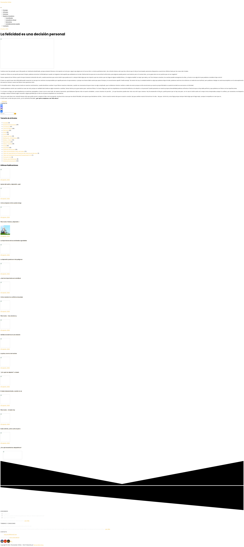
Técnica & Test (7, 157)
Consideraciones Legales (13, 24)
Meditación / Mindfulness (10, 138)
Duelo (4, 132)
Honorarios (9, 22)
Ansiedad (5, 122)
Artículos (5, 12)
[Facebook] (122, 105)
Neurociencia (6, 142)
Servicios (5, 14)
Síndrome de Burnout (9, 149)
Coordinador (9, 18)
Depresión (6, 130)
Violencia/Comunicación (9, 161)
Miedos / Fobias (7, 140)
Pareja (4, 145)
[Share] (122, 111)
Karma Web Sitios (38, 545)
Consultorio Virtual (11, 20)
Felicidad (4, 101)
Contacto (6, 26)
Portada (5, 10)
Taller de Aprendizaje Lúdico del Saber (13, 151)
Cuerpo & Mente (7, 128)
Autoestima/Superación (9, 124)
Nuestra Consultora (8, 16)
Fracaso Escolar (7, 136)
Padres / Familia (7, 143)
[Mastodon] (122, 107)
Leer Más (26, 521)
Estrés (4, 134)
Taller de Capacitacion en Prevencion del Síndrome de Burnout (20, 153)
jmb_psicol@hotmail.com (10, 534)
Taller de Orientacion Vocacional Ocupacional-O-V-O (17, 155)
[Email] (122, 109)
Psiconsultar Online (6, 2)
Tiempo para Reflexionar (10, 159)
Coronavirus (6, 126)
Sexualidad (6, 147)
